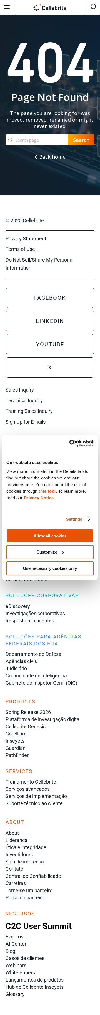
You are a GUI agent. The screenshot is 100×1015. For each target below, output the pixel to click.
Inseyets (15, 741)
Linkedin (50, 321)
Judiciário (16, 668)
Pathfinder (17, 755)
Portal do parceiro (25, 898)
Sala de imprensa (25, 862)
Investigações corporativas (35, 613)
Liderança (17, 840)
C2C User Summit (39, 926)
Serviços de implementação (36, 796)
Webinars (16, 965)
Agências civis (21, 661)
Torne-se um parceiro (29, 890)
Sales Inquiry (20, 390)
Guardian (16, 748)
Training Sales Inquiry (29, 411)
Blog (10, 951)
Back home (52, 156)
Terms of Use (20, 249)
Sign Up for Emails (26, 422)
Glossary (15, 994)
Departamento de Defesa (33, 654)
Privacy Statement (26, 238)
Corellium (16, 734)
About (12, 833)
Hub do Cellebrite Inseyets (35, 987)
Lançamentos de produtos (35, 980)
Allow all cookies (50, 536)
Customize (46, 552)
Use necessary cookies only (50, 568)
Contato (14, 869)
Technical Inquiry (24, 400)
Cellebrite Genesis (26, 726)
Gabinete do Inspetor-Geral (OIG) (41, 683)
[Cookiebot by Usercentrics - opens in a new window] (71, 443)
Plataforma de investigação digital (43, 719)
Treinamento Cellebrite (31, 782)
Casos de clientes (25, 958)
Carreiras (16, 883)
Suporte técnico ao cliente (34, 803)
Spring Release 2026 (28, 712)
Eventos (14, 937)
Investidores (19, 854)
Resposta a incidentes (30, 620)
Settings (74, 519)
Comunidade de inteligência (36, 676)
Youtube (50, 344)
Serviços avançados (28, 789)
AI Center (16, 944)
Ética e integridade (26, 847)
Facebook (50, 297)
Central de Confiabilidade (33, 876)
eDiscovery (18, 606)
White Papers (20, 972)
